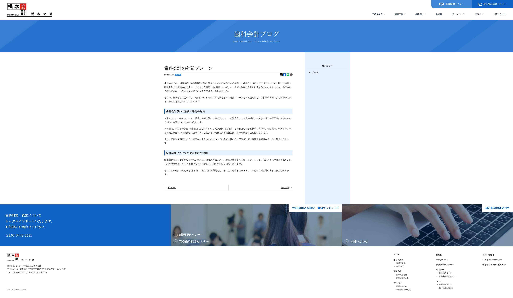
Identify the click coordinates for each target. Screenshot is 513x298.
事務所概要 (400, 263)
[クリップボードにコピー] (291, 74)
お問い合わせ (499, 14)
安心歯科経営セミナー (495, 4)
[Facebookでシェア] (284, 74)
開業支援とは (401, 274)
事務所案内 (377, 14)
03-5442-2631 (19, 272)
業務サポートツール (445, 264)
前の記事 (172, 187)
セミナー (440, 269)
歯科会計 (419, 14)
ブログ (478, 14)
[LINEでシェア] (288, 74)
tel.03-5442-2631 (18, 235)
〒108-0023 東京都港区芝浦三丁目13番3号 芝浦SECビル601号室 (36, 269)
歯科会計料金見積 (403, 289)
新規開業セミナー (455, 4)
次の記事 (285, 187)
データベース (458, 14)
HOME (397, 254)
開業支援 (399, 14)
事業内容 (400, 266)
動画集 (439, 14)
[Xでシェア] (281, 74)
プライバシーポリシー (492, 259)
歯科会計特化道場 (446, 288)
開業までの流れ (402, 278)
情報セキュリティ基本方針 (494, 264)
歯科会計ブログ (445, 284)
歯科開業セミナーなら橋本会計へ (23, 16)
